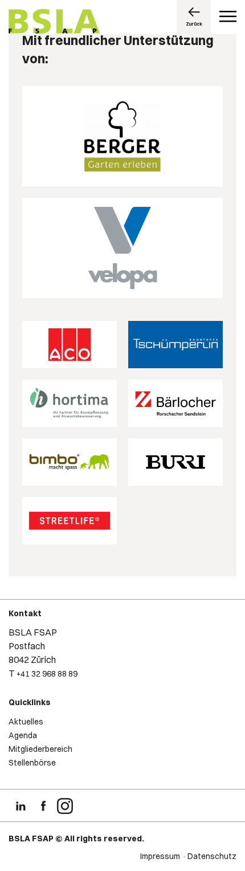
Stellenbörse (32, 763)
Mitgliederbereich (40, 749)
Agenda (23, 735)
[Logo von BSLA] (54, 23)
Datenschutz (211, 856)
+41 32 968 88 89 (47, 674)
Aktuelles (26, 722)
